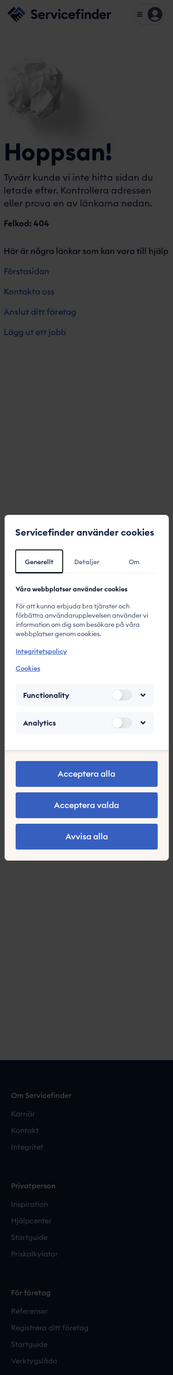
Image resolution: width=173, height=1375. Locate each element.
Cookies (27, 668)
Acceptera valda (86, 805)
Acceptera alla (86, 773)
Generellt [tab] (39, 562)
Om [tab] (134, 562)
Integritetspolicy (40, 651)
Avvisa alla (87, 836)
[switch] (122, 695)
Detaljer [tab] (86, 562)
